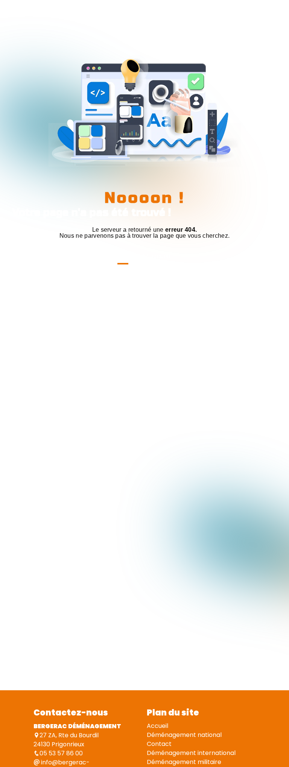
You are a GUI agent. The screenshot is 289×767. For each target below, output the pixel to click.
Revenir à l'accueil (144, 256)
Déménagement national (184, 735)
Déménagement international (191, 753)
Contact (159, 744)
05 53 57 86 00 (61, 753)
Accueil (157, 725)
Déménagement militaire (184, 762)
